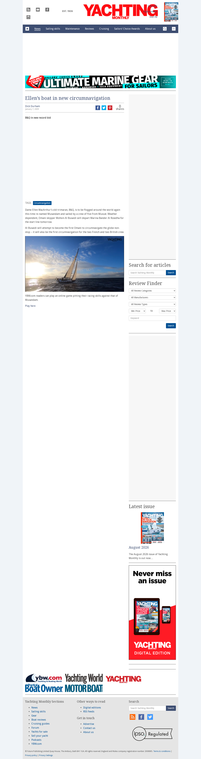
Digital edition (150, 11)
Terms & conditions (161, 751)
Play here (30, 305)
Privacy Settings (46, 755)
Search (171, 272)
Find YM (153, 17)
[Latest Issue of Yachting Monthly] (171, 12)
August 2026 (139, 547)
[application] (74, 264)
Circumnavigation (42, 203)
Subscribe (152, 6)
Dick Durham (32, 106)
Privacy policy (31, 755)
